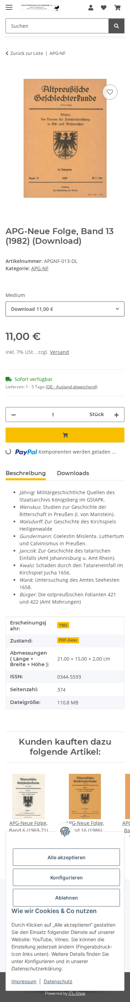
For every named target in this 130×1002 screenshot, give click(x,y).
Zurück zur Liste (26, 53)
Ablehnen (66, 898)
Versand (59, 352)
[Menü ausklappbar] (9, 4)
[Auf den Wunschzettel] (110, 92)
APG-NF (40, 268)
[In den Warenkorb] (11, 75)
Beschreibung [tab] (26, 473)
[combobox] (65, 308)
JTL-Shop (77, 993)
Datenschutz (58, 981)
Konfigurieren (66, 877)
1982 (63, 625)
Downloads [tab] (73, 473)
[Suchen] (116, 25)
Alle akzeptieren (66, 857)
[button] (91, 8)
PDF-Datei (68, 640)
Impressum (23, 981)
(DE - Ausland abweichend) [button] (71, 387)
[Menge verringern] (13, 414)
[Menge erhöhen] (116, 414)
